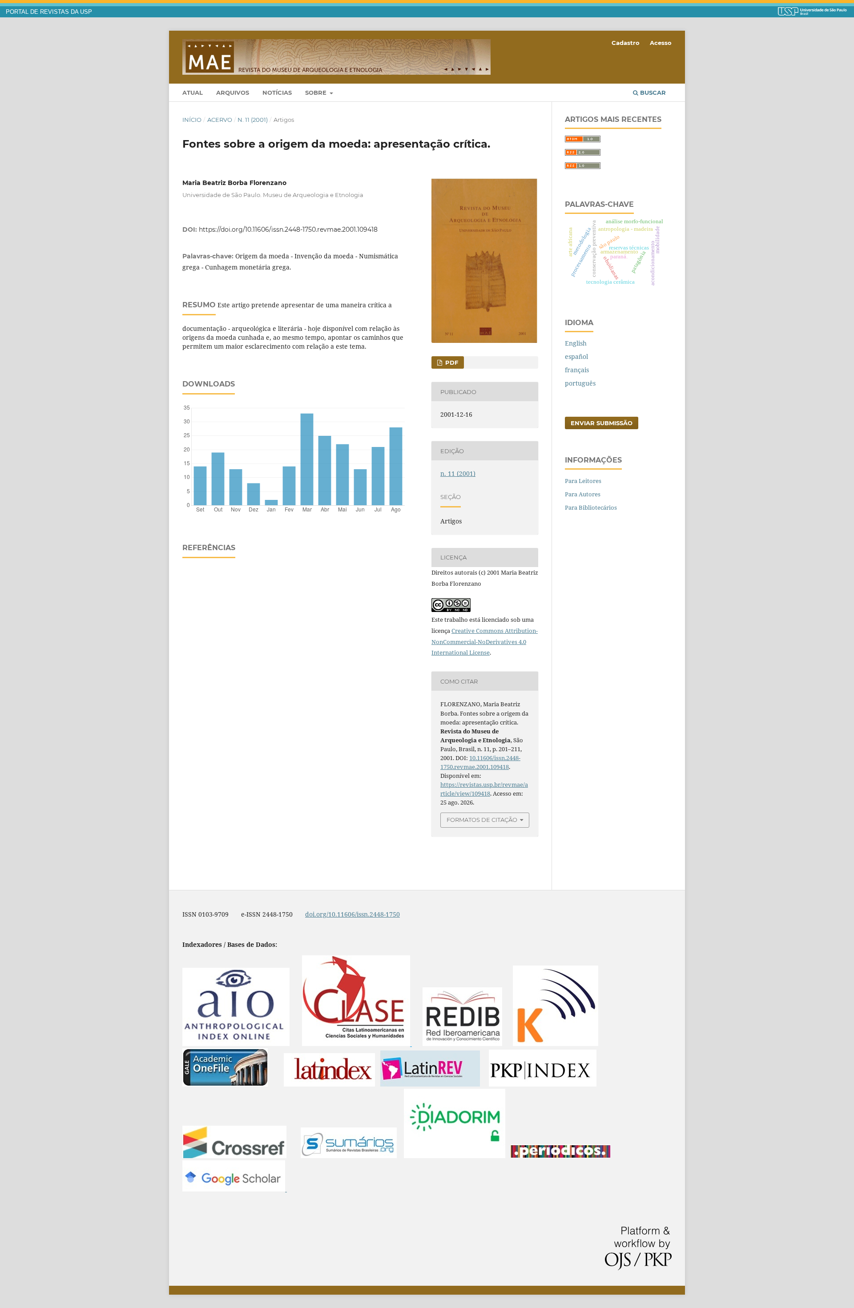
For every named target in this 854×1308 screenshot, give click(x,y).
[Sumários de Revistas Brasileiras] (349, 1155)
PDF (450, 362)
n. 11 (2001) (253, 119)
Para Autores (582, 494)
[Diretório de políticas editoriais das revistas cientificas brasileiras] (454, 1155)
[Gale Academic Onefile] (225, 1084)
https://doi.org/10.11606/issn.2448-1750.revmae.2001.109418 (288, 229)
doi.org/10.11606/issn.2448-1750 (352, 914)
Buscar (652, 92)
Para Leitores (583, 481)
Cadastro (626, 42)
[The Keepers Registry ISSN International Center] (555, 1043)
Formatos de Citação (482, 819)
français (577, 370)
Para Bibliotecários (591, 507)
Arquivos (232, 92)
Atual (192, 92)
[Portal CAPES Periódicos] (561, 1155)
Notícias (277, 92)
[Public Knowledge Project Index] (542, 1084)
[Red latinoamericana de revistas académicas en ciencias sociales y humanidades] (430, 1084)
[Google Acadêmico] (234, 1189)
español (576, 356)
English (576, 343)
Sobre (316, 92)
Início (191, 119)
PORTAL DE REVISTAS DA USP (49, 12)
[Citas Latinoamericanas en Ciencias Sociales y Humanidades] (357, 1043)
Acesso (661, 42)
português (580, 383)
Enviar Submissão (601, 423)
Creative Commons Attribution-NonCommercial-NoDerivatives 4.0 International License (484, 642)
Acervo (219, 119)
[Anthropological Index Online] (236, 1043)
